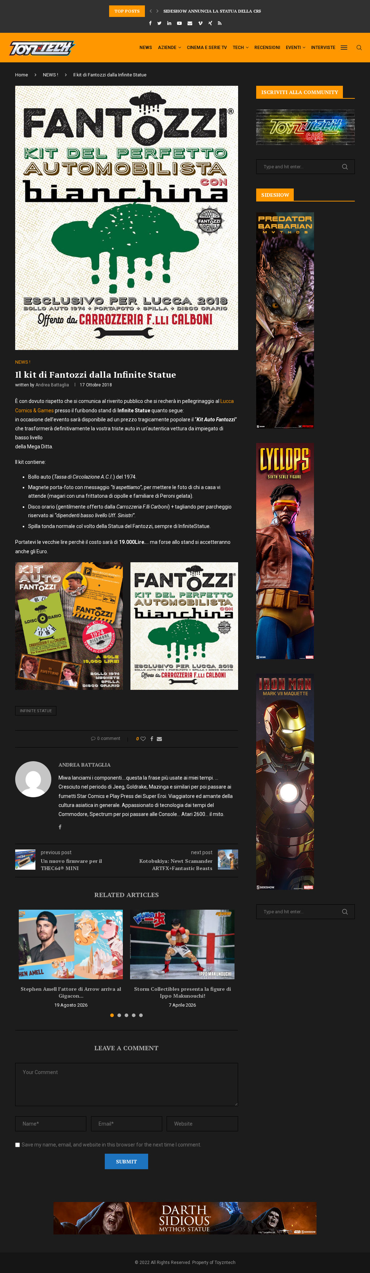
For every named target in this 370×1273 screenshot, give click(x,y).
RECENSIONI (267, 47)
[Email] (190, 23)
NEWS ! (50, 74)
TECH (238, 47)
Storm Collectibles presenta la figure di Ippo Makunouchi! (182, 992)
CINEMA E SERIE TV (207, 47)
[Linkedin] (169, 23)
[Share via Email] (159, 739)
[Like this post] (143, 739)
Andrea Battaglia (52, 384)
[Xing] (210, 23)
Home (21, 74)
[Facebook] (150, 23)
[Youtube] (179, 23)
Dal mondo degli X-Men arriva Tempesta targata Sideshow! (236, 11)
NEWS (145, 47)
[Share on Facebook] (151, 739)
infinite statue (36, 711)
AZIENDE (167, 47)
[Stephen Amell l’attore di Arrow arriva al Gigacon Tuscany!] (71, 944)
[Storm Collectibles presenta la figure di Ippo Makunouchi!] (182, 944)
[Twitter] (159, 23)
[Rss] (219, 23)
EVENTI (293, 47)
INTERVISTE (323, 47)
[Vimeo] (200, 23)
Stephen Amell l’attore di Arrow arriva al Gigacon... (71, 992)
